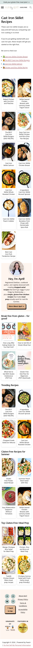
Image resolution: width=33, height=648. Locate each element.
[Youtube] (7, 601)
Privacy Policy (23, 599)
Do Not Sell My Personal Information (17, 645)
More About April (15, 306)
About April (23, 596)
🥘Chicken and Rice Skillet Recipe (15, 67)
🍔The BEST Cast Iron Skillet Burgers (16, 60)
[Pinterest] (13, 601)
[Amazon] (7, 596)
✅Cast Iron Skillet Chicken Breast (15, 57)
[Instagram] (13, 596)
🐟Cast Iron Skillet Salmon (12, 64)
